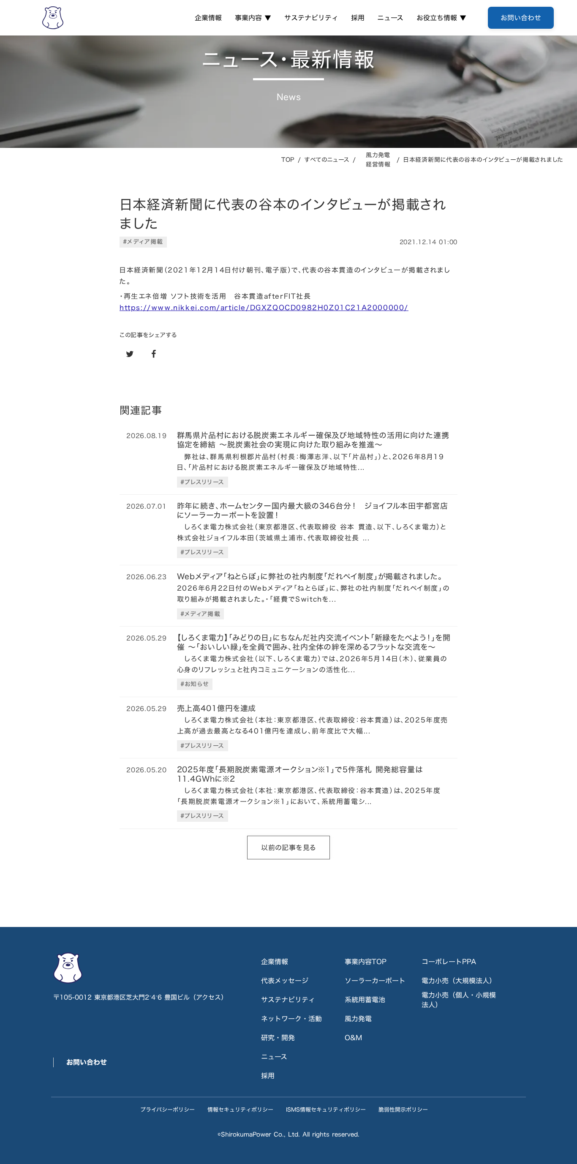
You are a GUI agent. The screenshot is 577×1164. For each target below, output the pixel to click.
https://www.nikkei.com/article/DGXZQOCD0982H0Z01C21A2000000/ (264, 308)
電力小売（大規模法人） (459, 981)
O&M (353, 1038)
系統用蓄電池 (365, 1000)
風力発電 (358, 1019)
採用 (358, 18)
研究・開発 (278, 1038)
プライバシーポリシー (167, 1109)
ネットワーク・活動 (291, 1019)
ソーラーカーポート (375, 981)
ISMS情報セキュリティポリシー (326, 1109)
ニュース (390, 18)
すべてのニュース (327, 159)
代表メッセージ (284, 981)
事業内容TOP (365, 962)
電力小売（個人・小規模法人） (459, 999)
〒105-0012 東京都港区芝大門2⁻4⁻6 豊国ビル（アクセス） (140, 997)
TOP (287, 159)
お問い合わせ (86, 1062)
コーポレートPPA (449, 962)
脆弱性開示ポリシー (403, 1109)
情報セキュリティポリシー (240, 1109)
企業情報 (208, 18)
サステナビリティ (311, 18)
